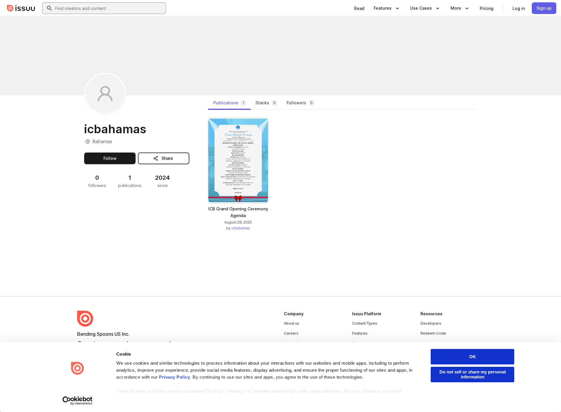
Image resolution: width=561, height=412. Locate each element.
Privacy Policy (174, 377)
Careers (291, 333)
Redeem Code (433, 333)
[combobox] (109, 8)
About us (291, 323)
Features (360, 333)
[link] (359, 8)
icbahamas (240, 228)
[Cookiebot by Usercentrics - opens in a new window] (77, 400)
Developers (430, 323)
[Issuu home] (21, 8)
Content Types (364, 323)
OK (472, 356)
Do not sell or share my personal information (472, 374)
